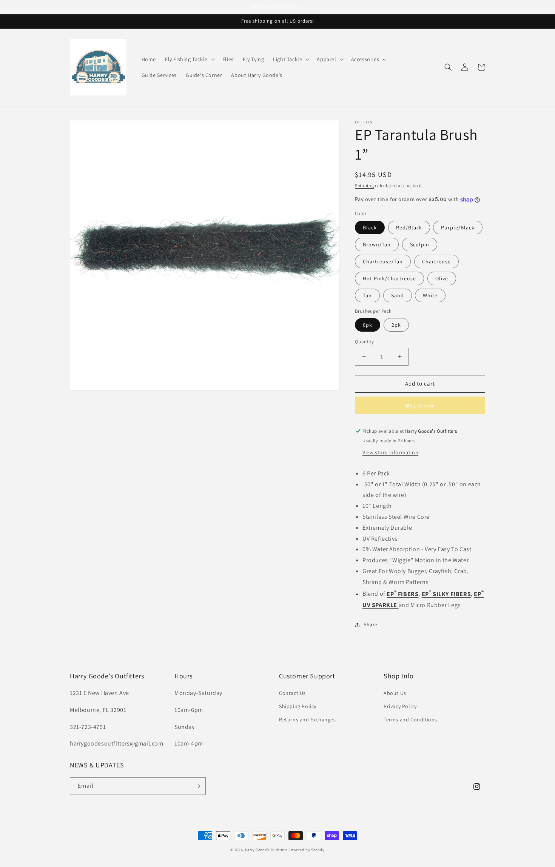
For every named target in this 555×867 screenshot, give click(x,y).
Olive (441, 278)
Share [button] (371, 624)
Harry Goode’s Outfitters (266, 849)
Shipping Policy (297, 706)
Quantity (364, 341)
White (430, 295)
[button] (189, 59)
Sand (397, 295)
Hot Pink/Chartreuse (389, 278)
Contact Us (292, 693)
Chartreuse (436, 261)
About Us (395, 693)
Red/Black (409, 227)
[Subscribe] (197, 786)
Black (370, 227)
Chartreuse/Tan (383, 261)
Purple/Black (458, 227)
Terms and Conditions (410, 719)
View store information (390, 452)
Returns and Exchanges (307, 719)
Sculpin (419, 244)
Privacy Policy (400, 706)
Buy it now (420, 405)
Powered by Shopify (306, 849)
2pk (396, 324)
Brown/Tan (377, 244)
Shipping (364, 185)
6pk (367, 324)
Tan (367, 295)
